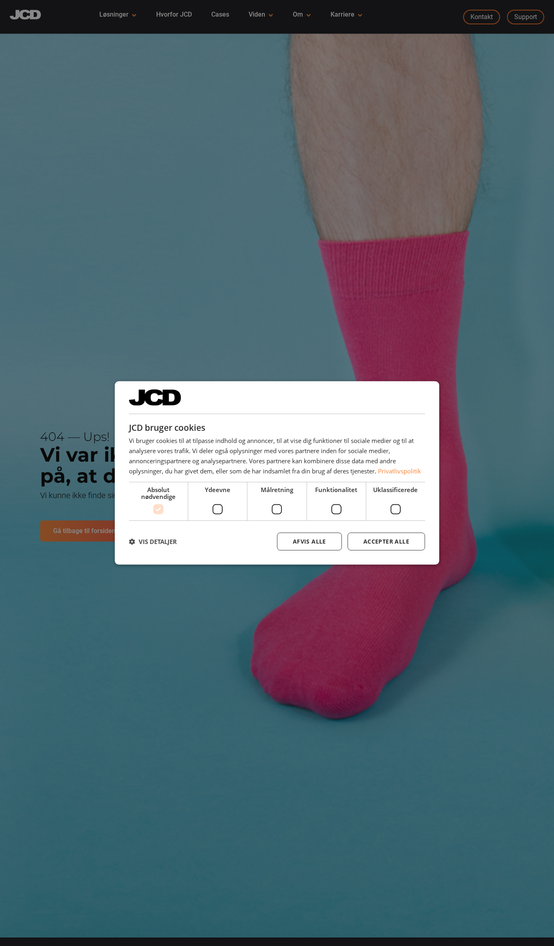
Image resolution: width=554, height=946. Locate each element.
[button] (153, 541)
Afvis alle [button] (309, 541)
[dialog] (277, 473)
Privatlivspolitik (399, 471)
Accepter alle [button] (386, 541)
